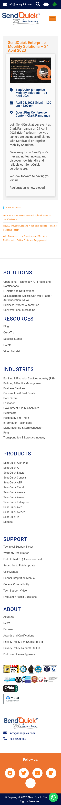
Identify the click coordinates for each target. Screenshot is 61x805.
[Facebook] (10, 773)
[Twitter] (24, 773)
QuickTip (8, 332)
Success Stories (12, 338)
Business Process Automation (21, 305)
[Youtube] (37, 773)
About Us (8, 616)
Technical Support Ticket (18, 546)
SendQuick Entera (14, 472)
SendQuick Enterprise (16, 502)
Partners (8, 629)
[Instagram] (30, 783)
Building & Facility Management (22, 383)
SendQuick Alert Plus (15, 462)
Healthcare (9, 413)
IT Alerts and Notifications (18, 291)
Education (9, 403)
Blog (6, 326)
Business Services (14, 388)
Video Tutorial (11, 351)
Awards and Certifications (18, 635)
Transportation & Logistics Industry (24, 437)
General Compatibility (16, 584)
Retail (6, 432)
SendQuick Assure (14, 492)
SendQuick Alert (12, 507)
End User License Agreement (20, 654)
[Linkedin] (51, 773)
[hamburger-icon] (52, 18)
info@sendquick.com (20, 4)
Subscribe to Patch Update (19, 565)
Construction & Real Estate (19, 393)
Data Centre (10, 398)
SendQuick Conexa (14, 477)
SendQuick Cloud (13, 487)
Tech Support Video (15, 590)
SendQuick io (11, 517)
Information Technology (17, 422)
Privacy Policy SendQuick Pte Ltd (23, 641)
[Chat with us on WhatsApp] (53, 797)
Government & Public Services (21, 408)
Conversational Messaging (19, 310)
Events (7, 345)
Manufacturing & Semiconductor (22, 427)
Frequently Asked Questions (20, 596)
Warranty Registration (16, 553)
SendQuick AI (11, 467)
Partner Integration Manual (19, 578)
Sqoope (8, 521)
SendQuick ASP (12, 482)
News (6, 623)
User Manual (10, 571)
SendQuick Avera (13, 497)
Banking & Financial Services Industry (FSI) (29, 378)
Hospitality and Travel (16, 417)
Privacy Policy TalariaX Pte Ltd (21, 648)
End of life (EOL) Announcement (22, 559)
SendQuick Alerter (14, 512)
